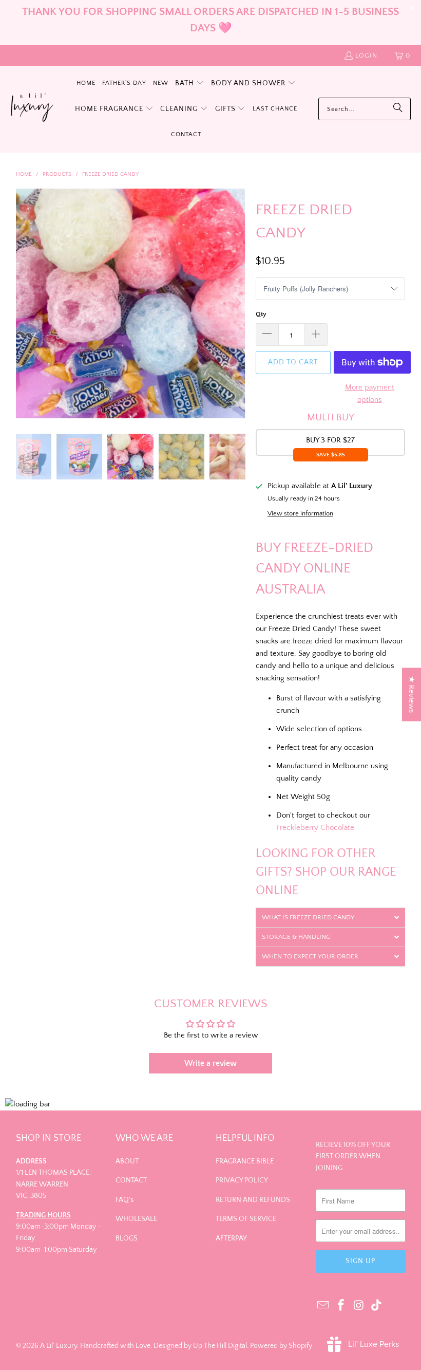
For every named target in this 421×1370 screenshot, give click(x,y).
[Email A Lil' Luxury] (323, 1306)
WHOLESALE (136, 1219)
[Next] (237, 303)
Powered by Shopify (281, 1346)
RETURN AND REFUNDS (253, 1200)
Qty (261, 314)
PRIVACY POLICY (242, 1180)
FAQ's (124, 1200)
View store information (300, 513)
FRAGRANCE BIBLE (245, 1161)
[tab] (331, 917)
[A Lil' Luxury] (32, 108)
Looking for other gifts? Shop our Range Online (326, 872)
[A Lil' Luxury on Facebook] (341, 1306)
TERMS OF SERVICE (246, 1219)
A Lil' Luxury (58, 1346)
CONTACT (131, 1180)
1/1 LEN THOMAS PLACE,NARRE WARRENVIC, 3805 (53, 1184)
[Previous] (23, 303)
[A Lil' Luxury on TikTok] (377, 1306)
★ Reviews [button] (411, 694)
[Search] (398, 109)
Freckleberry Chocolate (315, 827)
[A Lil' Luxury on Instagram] (359, 1306)
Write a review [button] (210, 1063)
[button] (189, 84)
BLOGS (127, 1238)
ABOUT (127, 1161)
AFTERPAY (231, 1238)
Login (366, 55)
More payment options (369, 393)
